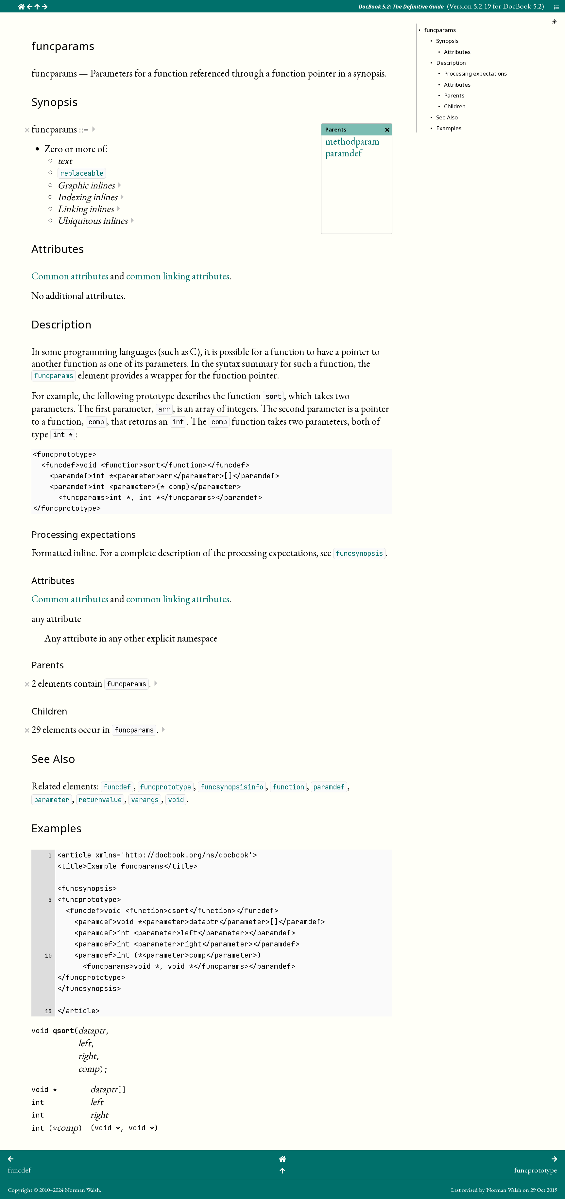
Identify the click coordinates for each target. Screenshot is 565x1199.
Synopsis (447, 40)
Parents (454, 95)
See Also (447, 117)
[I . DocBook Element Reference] (282, 1169)
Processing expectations (475, 73)
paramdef (343, 153)
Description (451, 62)
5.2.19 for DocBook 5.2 (507, 6)
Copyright (20, 1189)
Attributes (457, 52)
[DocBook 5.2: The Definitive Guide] (282, 1158)
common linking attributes (177, 276)
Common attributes (69, 276)
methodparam (352, 141)
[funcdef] (10, 1158)
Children (455, 106)
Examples (448, 128)
